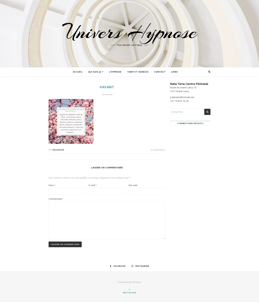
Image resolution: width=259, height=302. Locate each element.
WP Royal (137, 282)
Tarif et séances (138, 71)
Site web (132, 185)
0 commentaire (158, 149)
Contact (160, 71)
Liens (174, 71)
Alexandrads (58, 149)
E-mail (93, 185)
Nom (52, 185)
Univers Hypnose (129, 32)
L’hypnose (115, 71)
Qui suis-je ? (95, 71)
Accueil (77, 71)
